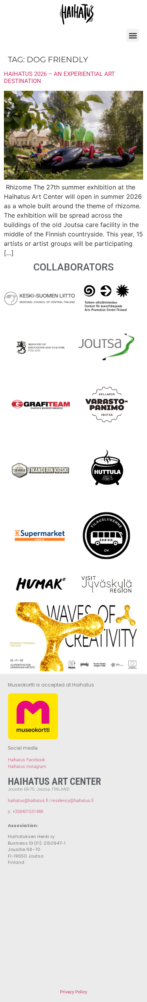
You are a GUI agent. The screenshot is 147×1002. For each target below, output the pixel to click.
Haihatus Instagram (27, 766)
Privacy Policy (73, 992)
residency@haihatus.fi (72, 800)
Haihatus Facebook (26, 759)
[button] (132, 35)
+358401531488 (28, 811)
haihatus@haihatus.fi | (29, 800)
